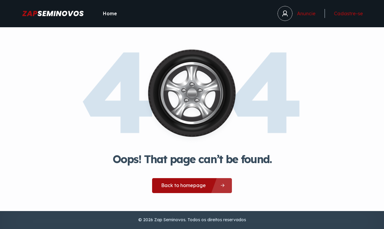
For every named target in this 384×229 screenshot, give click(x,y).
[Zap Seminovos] (53, 13)
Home (110, 13)
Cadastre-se (348, 13)
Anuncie (306, 13)
